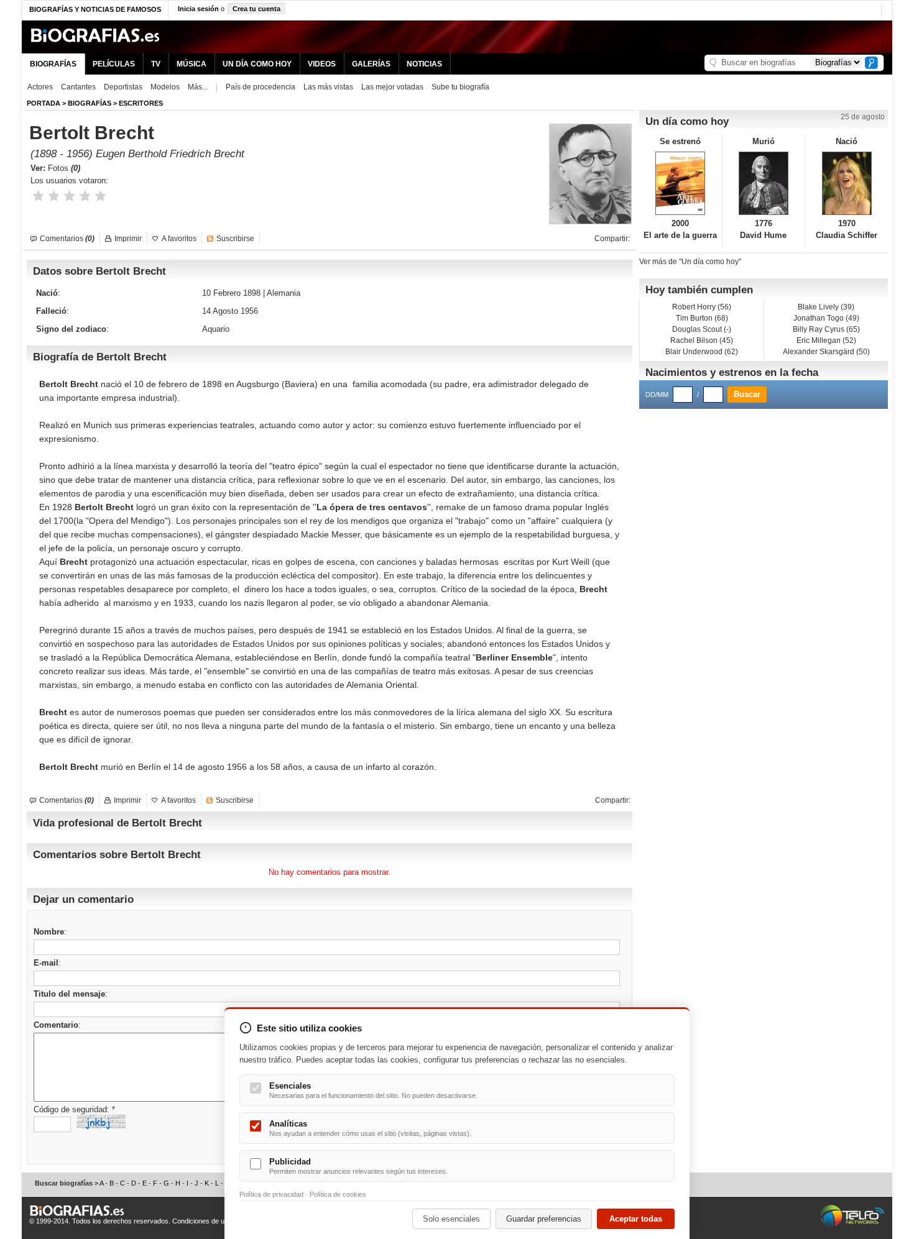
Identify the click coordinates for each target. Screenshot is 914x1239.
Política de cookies (338, 1194)
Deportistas (123, 87)
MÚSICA (191, 64)
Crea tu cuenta (256, 8)
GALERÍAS (371, 64)
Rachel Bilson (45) (701, 340)
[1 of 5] (38, 196)
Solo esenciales (451, 1218)
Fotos (64, 168)
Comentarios (67, 238)
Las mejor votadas (392, 87)
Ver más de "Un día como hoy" (690, 261)
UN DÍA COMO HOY (257, 64)
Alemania (283, 293)
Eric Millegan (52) (826, 340)
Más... (198, 87)
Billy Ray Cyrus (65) (826, 329)
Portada (43, 103)
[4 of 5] (85, 196)
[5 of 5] (100, 196)
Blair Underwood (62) (701, 351)
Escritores (141, 103)
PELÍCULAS (114, 64)
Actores (40, 87)
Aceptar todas (635, 1218)
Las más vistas (328, 87)
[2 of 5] (54, 196)
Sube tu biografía (460, 87)
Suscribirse (235, 238)
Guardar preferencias (543, 1218)
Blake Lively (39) (826, 307)
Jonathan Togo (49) (826, 318)
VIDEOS (322, 64)
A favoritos (179, 238)
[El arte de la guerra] (680, 183)
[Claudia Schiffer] (846, 183)
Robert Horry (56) (701, 307)
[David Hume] (763, 183)
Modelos (165, 87)
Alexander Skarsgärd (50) (826, 351)
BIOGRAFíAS (89, 103)
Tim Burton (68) (702, 318)
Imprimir (128, 238)
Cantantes (78, 87)
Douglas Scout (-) (701, 329)
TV (155, 64)
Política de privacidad (271, 1194)
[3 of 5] (69, 196)
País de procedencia (260, 87)
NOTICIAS (424, 64)
